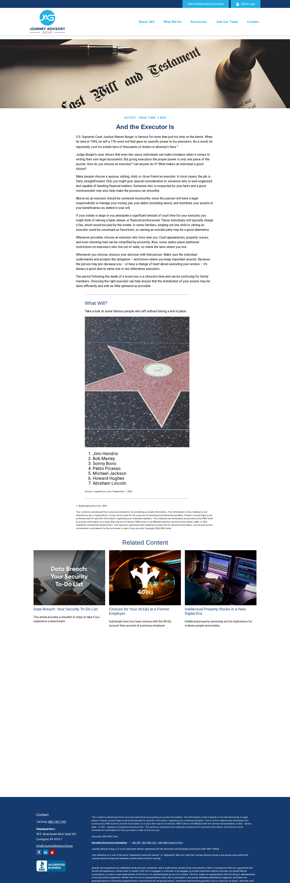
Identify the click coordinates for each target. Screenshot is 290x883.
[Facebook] (39, 852)
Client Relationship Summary (206, 4)
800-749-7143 (57, 821)
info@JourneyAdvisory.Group (54, 845)
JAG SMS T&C (149, 842)
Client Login (248, 4)
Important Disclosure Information (109, 842)
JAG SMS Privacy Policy (170, 842)
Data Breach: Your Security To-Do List (65, 609)
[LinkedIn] (45, 852)
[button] (146, 21)
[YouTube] (52, 852)
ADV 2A (136, 842)
